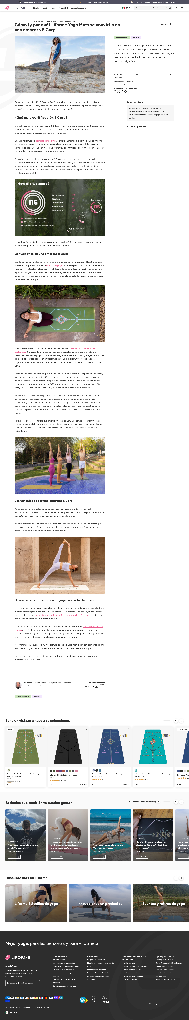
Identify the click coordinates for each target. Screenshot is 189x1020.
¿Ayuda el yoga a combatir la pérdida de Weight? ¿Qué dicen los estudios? (152, 845)
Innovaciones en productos (64, 963)
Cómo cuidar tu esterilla (165, 970)
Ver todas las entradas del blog (142, 802)
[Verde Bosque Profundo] (54, 771)
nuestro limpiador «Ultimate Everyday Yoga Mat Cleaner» (61, 615)
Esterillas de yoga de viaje (132, 970)
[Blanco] (185, 771)
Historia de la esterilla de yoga (64, 970)
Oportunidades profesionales (64, 986)
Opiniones (91, 979)
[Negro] (51, 771)
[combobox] (153, 8)
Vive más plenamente (26, 21)
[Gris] (73, 771)
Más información (98, 903)
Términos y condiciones (175, 1004)
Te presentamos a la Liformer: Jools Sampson (23, 846)
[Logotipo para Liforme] (15, 8)
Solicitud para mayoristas (165, 979)
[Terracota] (63, 771)
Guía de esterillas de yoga (166, 973)
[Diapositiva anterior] (176, 721)
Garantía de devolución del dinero (169, 963)
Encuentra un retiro (162, 903)
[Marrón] (57, 771)
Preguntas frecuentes (164, 966)
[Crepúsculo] (178, 771)
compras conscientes (46, 140)
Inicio (16, 21)
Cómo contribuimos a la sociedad (66, 966)
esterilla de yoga (54, 265)
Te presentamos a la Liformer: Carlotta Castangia (108, 846)
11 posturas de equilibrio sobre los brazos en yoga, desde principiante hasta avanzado (66, 845)
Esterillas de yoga (128, 963)
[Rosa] (76, 771)
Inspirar (136, 37)
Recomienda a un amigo (96, 970)
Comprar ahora (35, 903)
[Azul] (100, 770)
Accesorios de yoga (129, 979)
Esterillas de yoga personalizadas (134, 966)
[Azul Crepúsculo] (67, 771)
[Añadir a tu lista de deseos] (43, 729)
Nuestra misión (59, 960)
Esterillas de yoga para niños (133, 976)
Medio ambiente (122, 37)
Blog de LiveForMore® (96, 960)
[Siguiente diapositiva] (181, 721)
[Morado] (60, 771)
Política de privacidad (156, 1004)
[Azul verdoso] (136, 770)
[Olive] (8, 770)
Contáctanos (161, 976)
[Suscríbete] (37, 983)
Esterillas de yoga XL (130, 973)
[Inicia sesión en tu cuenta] (177, 8)
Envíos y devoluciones (164, 960)
